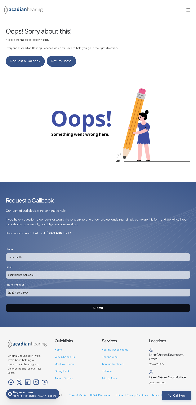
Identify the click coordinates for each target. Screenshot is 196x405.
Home (58, 349)
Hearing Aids (110, 356)
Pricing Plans (110, 378)
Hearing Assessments (115, 349)
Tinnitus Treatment (113, 363)
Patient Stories (64, 378)
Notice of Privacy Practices (131, 395)
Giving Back (62, 371)
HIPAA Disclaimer (100, 395)
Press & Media (77, 395)
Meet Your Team (64, 363)
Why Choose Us (65, 356)
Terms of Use (159, 395)
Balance (107, 371)
